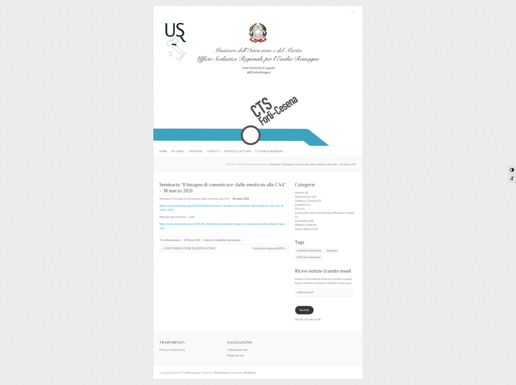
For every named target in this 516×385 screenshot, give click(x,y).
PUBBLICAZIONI (304, 225)
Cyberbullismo (303, 196)
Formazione (233, 240)
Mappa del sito (235, 355)
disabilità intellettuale (309, 250)
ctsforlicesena (172, 240)
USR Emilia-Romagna (308, 257)
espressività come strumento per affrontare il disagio (325, 213)
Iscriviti (304, 310)
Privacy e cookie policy (172, 350)
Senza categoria (304, 229)
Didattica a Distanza (306, 200)
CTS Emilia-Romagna (269, 151)
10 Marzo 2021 (192, 240)
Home (163, 151)
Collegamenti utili (237, 350)
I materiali (195, 151)
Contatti (213, 151)
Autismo (209, 240)
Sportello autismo (237, 151)
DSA (297, 209)
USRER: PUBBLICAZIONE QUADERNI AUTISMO (188, 248)
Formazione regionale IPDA (270, 248)
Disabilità (220, 240)
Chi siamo (177, 151)
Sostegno (332, 250)
